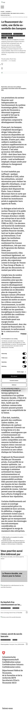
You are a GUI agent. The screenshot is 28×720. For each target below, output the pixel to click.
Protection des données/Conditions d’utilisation (20, 697)
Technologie (16, 608)
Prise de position (5, 15)
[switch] (24, 358)
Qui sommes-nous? (7, 692)
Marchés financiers (7, 33)
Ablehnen (14, 384)
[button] (2, 66)
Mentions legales (19, 692)
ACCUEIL (2, 11)
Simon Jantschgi (5, 612)
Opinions (10, 37)
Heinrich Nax (12, 612)
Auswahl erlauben (14, 380)
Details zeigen (20, 371)
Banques (15, 639)
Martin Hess (13, 59)
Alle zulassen (14, 376)
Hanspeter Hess (13, 644)
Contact (4, 695)
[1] (16, 252)
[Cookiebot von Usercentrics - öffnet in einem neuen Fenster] (20, 334)
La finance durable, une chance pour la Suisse (12, 13)
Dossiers (8, 11)
